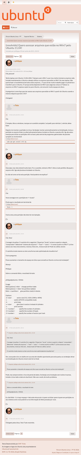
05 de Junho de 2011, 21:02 (16, 114)
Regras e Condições (63, 452)
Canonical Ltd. (13, 449)
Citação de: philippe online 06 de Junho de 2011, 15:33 (21, 333)
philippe (18, 61)
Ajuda (54, 452)
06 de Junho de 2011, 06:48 (16, 189)
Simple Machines (20, 452)
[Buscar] (65, 22)
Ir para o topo (10, 433)
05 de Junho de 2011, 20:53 (13, 69)
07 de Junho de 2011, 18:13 (16, 327)
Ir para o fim (9, 56)
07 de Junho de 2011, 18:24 (16, 418)
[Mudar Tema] (13, 2)
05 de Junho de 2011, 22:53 (16, 164)
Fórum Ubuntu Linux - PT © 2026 (67, 450)
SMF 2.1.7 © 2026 (8, 452)
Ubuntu (4, 449)
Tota (17, 105)
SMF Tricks (22, 444)
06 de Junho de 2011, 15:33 (16, 233)
